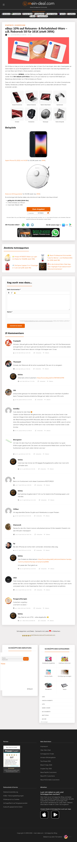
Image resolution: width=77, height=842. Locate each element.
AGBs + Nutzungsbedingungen (13, 796)
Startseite (9, 25)
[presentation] (8, 293)
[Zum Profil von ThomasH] (8, 363)
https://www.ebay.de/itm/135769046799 (50, 378)
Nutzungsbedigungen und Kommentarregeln (38, 321)
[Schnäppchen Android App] (70, 225)
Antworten (38, 353)
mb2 (15, 578)
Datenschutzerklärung (10, 792)
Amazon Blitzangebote (47, 757)
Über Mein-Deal (45, 750)
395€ (38, 194)
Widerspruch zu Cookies (11, 799)
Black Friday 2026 (46, 765)
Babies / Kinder (46, 708)
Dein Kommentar (14, 289)
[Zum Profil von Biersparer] (8, 441)
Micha (20, 374)
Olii (14, 390)
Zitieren (47, 353)
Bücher (44, 719)
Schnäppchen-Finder (47, 754)
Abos (43, 696)
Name (9, 312)
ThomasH (17, 362)
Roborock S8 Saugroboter (13, 194)
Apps (43, 704)
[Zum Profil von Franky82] (8, 343)
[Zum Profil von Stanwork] (8, 527)
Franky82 (17, 341)
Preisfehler (51, 801)
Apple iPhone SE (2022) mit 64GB (16, 160)
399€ (43, 160)
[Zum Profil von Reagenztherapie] (8, 601)
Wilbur (16, 509)
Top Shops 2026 (45, 761)
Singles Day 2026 (46, 768)
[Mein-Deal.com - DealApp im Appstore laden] (45, 815)
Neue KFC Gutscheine (47, 776)
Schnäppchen (20, 25)
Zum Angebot (38, 209)
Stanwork (17, 525)
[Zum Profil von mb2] (8, 579)
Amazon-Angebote (47, 700)
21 (30, 34)
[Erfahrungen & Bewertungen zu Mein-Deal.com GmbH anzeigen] (11, 759)
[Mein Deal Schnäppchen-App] (56, 815)
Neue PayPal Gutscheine (48, 772)
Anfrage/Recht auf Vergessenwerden (15, 803)
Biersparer (17, 440)
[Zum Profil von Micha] (13, 376)
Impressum (44, 746)
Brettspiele (45, 715)
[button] (8, 292)
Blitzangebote (46, 711)
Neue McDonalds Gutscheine (49, 780)
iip (14, 543)
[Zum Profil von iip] (8, 545)
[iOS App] (63, 225)
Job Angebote (64, 804)
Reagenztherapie (20, 599)
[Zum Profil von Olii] (8, 392)
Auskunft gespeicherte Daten (13, 807)
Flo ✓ (9, 34)
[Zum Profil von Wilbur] (8, 511)
